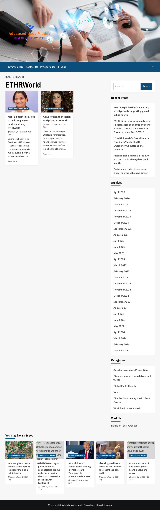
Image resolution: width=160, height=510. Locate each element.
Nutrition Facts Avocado (124, 425)
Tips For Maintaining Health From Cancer (131, 400)
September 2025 (122, 228)
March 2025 (120, 265)
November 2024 (122, 289)
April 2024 (119, 332)
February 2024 (121, 344)
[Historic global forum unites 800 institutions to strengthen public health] (110, 450)
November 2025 (122, 216)
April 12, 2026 (144, 477)
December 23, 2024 (24, 132)
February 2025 (121, 271)
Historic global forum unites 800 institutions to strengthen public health (131, 159)
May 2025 (118, 253)
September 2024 (122, 301)
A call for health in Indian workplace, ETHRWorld (57, 118)
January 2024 (120, 350)
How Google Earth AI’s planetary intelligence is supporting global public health (131, 111)
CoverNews (90, 504)
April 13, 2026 (114, 477)
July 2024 (118, 313)
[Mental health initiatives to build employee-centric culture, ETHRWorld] (21, 101)
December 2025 (122, 210)
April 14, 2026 (83, 480)
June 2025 (119, 247)
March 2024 (120, 338)
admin (12, 132)
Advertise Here (15, 67)
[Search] (153, 66)
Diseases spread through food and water (132, 378)
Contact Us (32, 67)
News (116, 392)
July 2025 (118, 240)
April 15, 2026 (53, 487)
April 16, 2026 (23, 477)
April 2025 (119, 259)
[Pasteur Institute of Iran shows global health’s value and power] (141, 450)
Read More (12, 161)
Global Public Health (124, 386)
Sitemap (62, 67)
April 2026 (119, 192)
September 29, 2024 (60, 124)
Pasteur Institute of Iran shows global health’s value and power (130, 171)
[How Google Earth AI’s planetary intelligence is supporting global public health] (19, 450)
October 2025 (121, 222)
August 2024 (120, 307)
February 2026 (121, 198)
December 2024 (122, 283)
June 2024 (119, 320)
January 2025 (120, 277)
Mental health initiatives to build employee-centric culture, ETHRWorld (21, 122)
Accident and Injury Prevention (130, 369)
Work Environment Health (18, 109)
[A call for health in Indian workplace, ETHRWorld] (57, 101)
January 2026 (120, 204)
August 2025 (120, 234)
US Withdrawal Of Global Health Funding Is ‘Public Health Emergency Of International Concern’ (131, 144)
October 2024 (121, 295)
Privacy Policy (47, 67)
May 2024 (118, 326)
